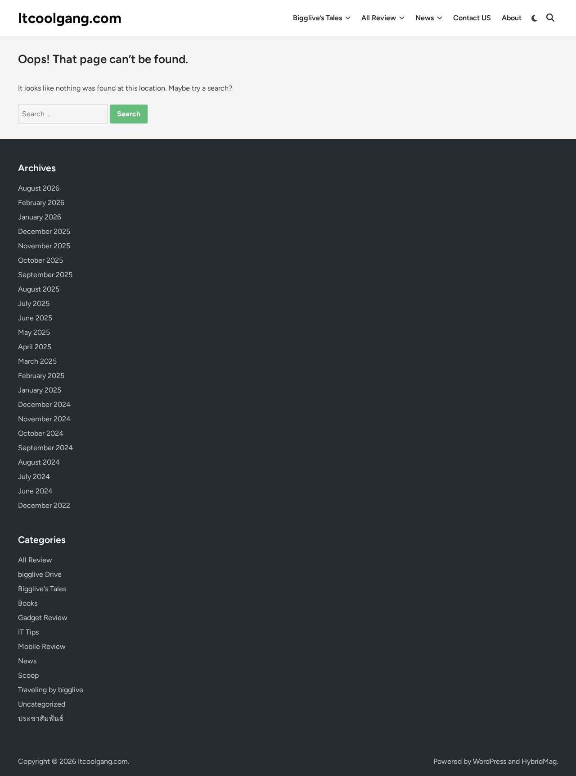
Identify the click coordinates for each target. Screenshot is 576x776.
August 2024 (39, 462)
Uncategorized (41, 704)
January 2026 (39, 217)
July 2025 (34, 303)
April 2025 (34, 346)
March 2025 (37, 361)
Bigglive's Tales (42, 588)
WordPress (489, 761)
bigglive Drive (40, 574)
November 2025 (44, 246)
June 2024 (35, 491)
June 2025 (35, 318)
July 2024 (34, 476)
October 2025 (40, 260)
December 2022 (44, 505)
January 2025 (39, 390)
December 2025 (44, 231)
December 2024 (44, 404)
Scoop (28, 675)
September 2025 (45, 274)
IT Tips (28, 632)
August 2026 (38, 188)
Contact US (472, 18)
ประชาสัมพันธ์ (40, 718)
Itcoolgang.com (70, 18)
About (512, 18)
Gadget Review (43, 617)
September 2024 (45, 447)
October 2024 (40, 433)
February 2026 (41, 202)
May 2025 (34, 332)
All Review (378, 18)
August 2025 (38, 289)
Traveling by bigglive (50, 689)
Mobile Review (42, 646)
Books (27, 603)
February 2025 (41, 375)
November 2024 (44, 419)
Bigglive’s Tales (317, 18)
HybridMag (539, 761)
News (424, 18)
